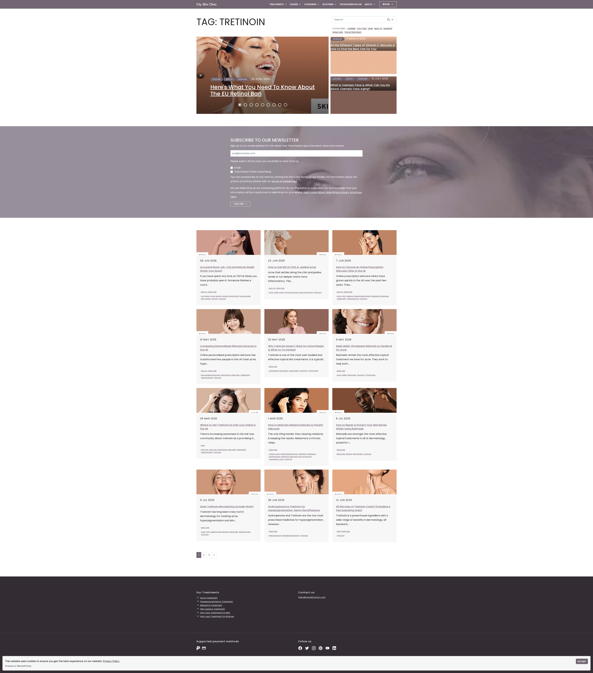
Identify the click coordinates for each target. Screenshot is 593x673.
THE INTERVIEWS (353, 32)
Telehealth (341, 298)
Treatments (276, 4)
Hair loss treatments (218, 449)
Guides (294, 4)
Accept (582, 661)
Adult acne (279, 292)
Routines (328, 4)
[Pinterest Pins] (320, 648)
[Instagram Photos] (314, 648)
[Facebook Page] (300, 648)
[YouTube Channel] (327, 648)
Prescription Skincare (230, 375)
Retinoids (283, 370)
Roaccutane (245, 296)
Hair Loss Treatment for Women (217, 616)
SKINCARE (337, 32)
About (368, 4)
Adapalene (274, 370)
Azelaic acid (274, 454)
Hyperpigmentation (362, 296)
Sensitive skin (244, 532)
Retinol (349, 454)
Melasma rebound (289, 456)
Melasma (376, 296)
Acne (212, 296)
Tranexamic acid (276, 459)
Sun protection (305, 456)
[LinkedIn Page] (334, 648)
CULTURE (361, 28)
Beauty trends (221, 296)
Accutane (205, 296)
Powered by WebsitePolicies (18, 666)
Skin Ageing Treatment (212, 609)
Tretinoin (222, 298)
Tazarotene (293, 370)
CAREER (351, 28)
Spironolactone (306, 292)
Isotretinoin (234, 296)
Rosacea (385, 296)
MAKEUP (387, 28)
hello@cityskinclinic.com (312, 597)
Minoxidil (232, 449)
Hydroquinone (275, 535)
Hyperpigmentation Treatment (216, 601)
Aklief (344, 375)
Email (237, 167)
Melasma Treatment (211, 605)
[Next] (199, 75)
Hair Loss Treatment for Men (215, 612)
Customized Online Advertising (252, 171)
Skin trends (205, 298)
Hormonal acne (291, 292)
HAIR (370, 28)
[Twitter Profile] (307, 648)
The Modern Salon (351, 4)
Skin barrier (358, 454)
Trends (214, 298)
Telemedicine (353, 298)
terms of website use (284, 181)
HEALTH (378, 28)
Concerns (310, 4)
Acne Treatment (208, 598)
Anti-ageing (347, 296)
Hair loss (204, 449)
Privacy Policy (111, 661)
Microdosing (223, 532)
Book (386, 4)
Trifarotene (313, 370)
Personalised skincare (210, 375)
